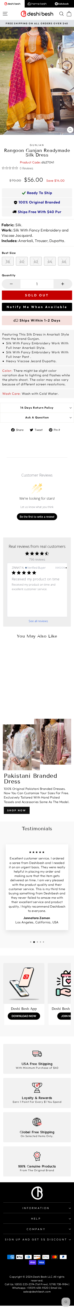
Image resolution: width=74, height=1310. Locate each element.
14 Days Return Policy (37, 407)
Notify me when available (37, 307)
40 (21, 261)
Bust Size (9, 253)
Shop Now (16, 810)
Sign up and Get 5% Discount (36, 1239)
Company (36, 1229)
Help (36, 1218)
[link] (38, 611)
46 (64, 261)
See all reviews (38, 621)
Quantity (9, 275)
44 (49, 261)
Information (36, 1208)
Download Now (24, 1016)
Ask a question (37, 417)
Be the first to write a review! (37, 516)
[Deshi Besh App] (23, 983)
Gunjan (37, 144)
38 (8, 261)
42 (36, 261)
